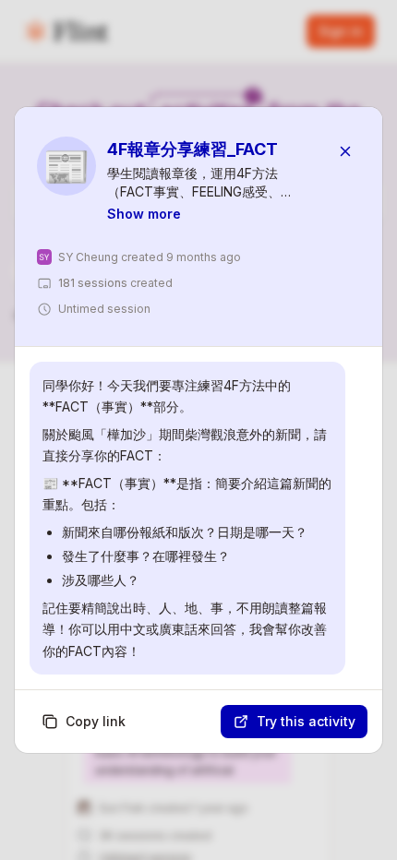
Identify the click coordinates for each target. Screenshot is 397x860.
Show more (144, 213)
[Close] (345, 151)
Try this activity (306, 721)
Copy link (96, 721)
